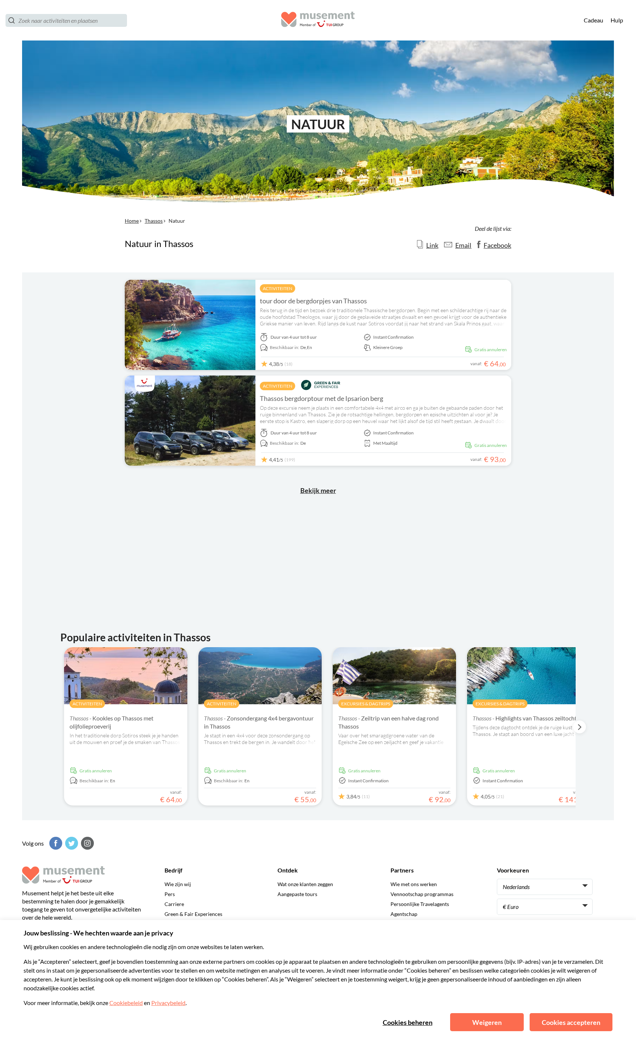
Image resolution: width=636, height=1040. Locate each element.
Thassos (154, 221)
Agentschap (404, 914)
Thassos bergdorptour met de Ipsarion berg (321, 398)
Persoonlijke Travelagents (420, 904)
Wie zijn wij (178, 884)
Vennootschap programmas (422, 894)
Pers (170, 894)
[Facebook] (54, 843)
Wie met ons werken (414, 884)
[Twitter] (70, 843)
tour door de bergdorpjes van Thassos (313, 301)
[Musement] (318, 20)
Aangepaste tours (297, 894)
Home (132, 221)
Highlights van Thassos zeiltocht (525, 718)
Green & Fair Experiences (193, 914)
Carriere (174, 904)
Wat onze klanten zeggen (305, 884)
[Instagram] (86, 843)
